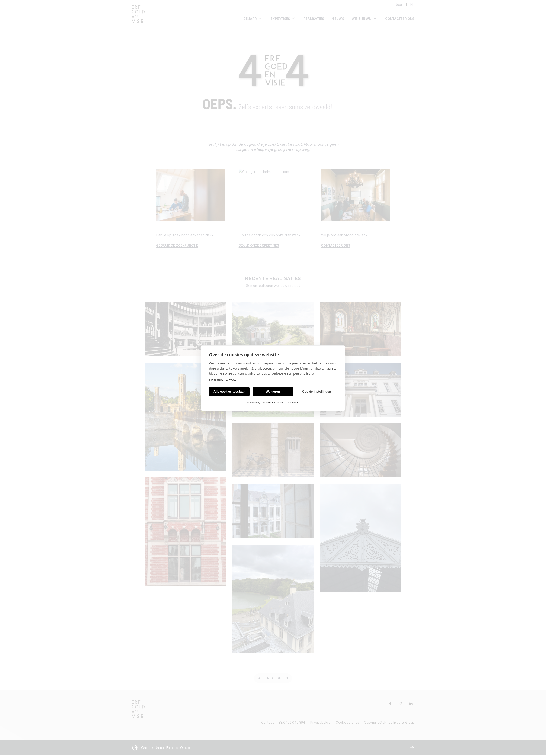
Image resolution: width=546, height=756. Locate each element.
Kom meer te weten (223, 379)
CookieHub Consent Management (280, 402)
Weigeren (273, 391)
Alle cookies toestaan (229, 391)
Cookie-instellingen (316, 391)
